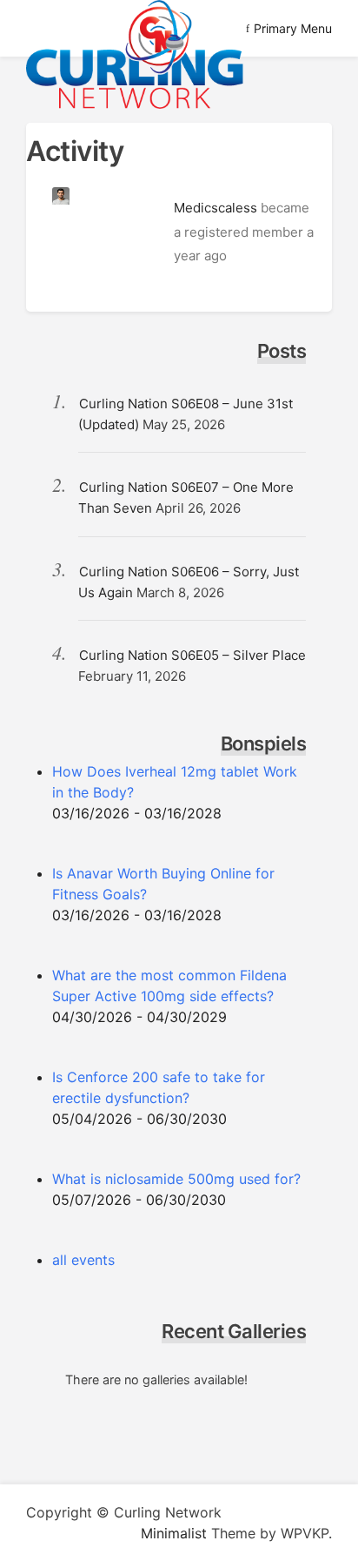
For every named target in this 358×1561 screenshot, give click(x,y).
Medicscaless (215, 207)
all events (83, 1259)
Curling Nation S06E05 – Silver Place (192, 655)
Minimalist (174, 1533)
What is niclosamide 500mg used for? (176, 1179)
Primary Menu (293, 28)
